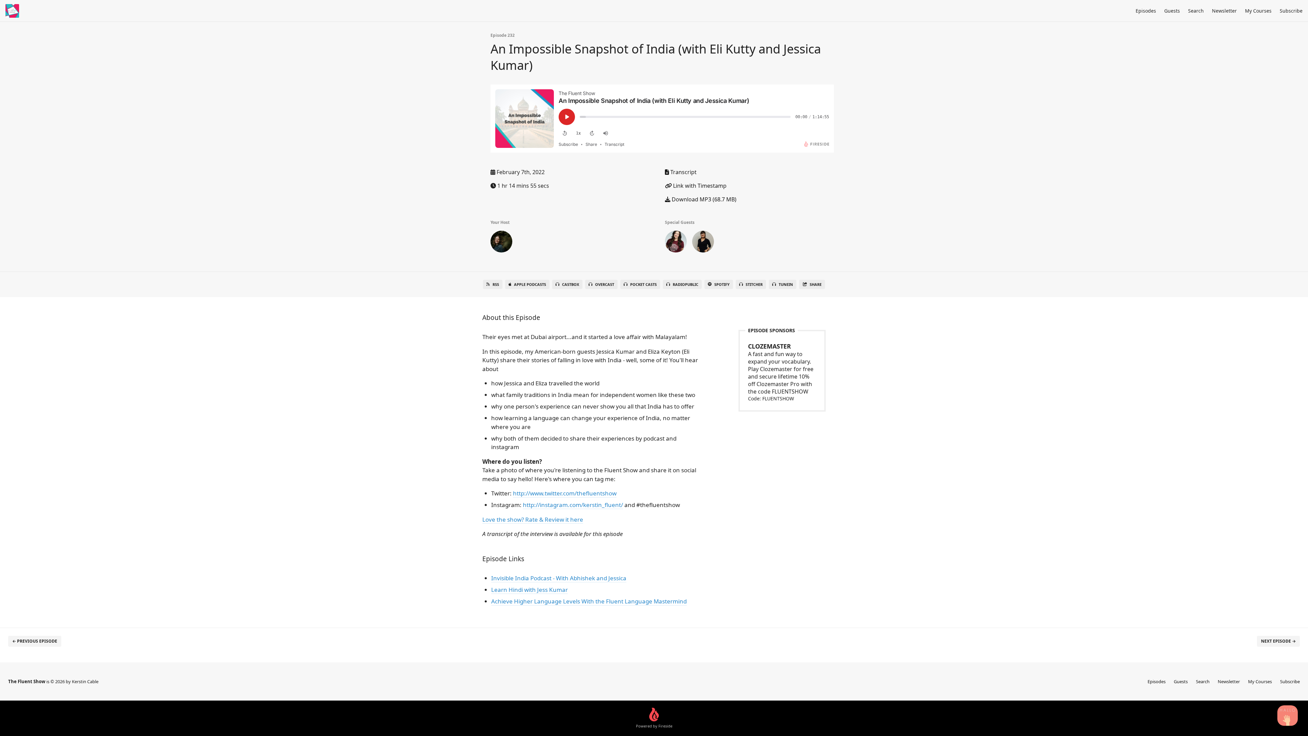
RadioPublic (685, 284)
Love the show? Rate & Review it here (532, 519)
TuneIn (786, 284)
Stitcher (754, 284)
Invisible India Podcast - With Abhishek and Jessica (558, 578)
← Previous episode (34, 641)
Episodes (1146, 10)
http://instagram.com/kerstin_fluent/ (573, 505)
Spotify (722, 284)
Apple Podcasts (530, 284)
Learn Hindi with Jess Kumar (529, 590)
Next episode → (1278, 641)
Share (816, 284)
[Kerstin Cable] (501, 243)
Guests (1172, 10)
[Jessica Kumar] (703, 243)
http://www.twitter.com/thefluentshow (565, 493)
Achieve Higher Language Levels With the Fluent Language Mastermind (589, 601)
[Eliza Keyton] (676, 243)
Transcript (683, 172)
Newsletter (1224, 10)
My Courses (1258, 10)
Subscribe (1291, 10)
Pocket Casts (643, 284)
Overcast (604, 284)
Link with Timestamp (699, 185)
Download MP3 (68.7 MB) (703, 199)
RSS (496, 284)
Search (1196, 10)
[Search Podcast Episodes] (1287, 715)
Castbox (570, 284)
